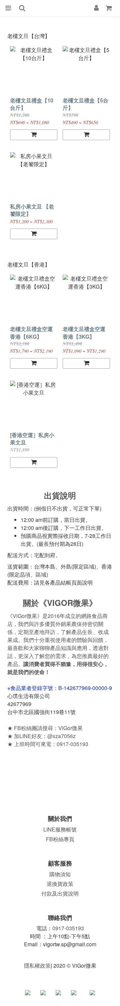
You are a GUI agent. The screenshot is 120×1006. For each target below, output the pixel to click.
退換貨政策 (60, 884)
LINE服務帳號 (60, 829)
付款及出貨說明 (60, 893)
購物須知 (60, 874)
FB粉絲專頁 (60, 839)
